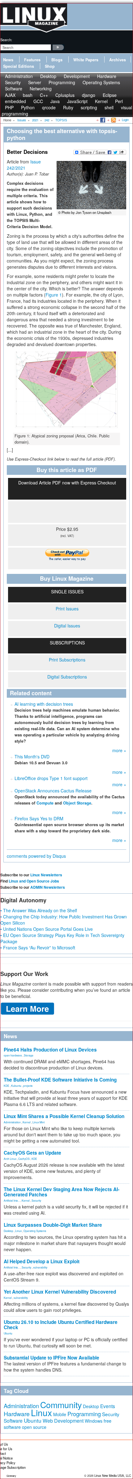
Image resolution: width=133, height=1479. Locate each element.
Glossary (11, 1475)
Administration (12, 1122)
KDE (6, 1085)
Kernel (27, 1122)
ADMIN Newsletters (47, 887)
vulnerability (40, 1267)
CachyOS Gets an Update (32, 1152)
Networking (41, 88)
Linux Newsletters (46, 875)
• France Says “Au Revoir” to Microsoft (37, 947)
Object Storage (77, 803)
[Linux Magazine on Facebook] (102, 120)
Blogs (56, 60)
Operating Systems (101, 82)
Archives (117, 60)
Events (107, 1406)
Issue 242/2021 (24, 164)
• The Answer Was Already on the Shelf (38, 910)
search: (6, 39)
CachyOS (24, 1158)
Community (61, 1405)
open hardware (13, 1055)
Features (32, 60)
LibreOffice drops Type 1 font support (51, 778)
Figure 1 (53, 295)
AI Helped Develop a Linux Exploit (41, 1261)
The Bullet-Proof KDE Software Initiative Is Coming (60, 1079)
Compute (45, 803)
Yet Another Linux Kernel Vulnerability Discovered (60, 1291)
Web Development (63, 1420)
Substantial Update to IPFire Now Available (51, 1357)
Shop (50, 66)
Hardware (17, 1413)
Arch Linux (10, 1158)
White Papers (85, 60)
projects (27, 1085)
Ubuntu (8, 1333)
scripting (89, 107)
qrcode (49, 107)
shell (109, 107)
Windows (93, 1421)
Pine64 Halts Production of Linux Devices (50, 1049)
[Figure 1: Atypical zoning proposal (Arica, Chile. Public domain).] (66, 390)
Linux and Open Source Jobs (34, 881)
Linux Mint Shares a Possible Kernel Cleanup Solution (64, 1116)
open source (34, 1427)
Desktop (8, 1231)
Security (36, 1200)
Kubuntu (16, 1085)
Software (13, 88)
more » (119, 750)
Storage (28, 1055)
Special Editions (18, 66)
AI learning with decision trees (44, 704)
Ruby (68, 107)
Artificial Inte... (12, 1200)
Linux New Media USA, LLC (112, 1475)
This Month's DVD (32, 756)
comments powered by (36, 856)
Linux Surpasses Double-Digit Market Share (53, 1224)
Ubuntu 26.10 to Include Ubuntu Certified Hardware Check (61, 1325)
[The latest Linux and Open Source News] (113, 120)
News (8, 60)
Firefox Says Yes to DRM (39, 818)
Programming (62, 82)
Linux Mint (38, 1122)
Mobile (59, 1414)
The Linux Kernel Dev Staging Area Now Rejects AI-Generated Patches (61, 1192)
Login (125, 120)
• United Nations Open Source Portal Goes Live (46, 929)
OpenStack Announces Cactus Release (53, 790)
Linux (18, 1231)
